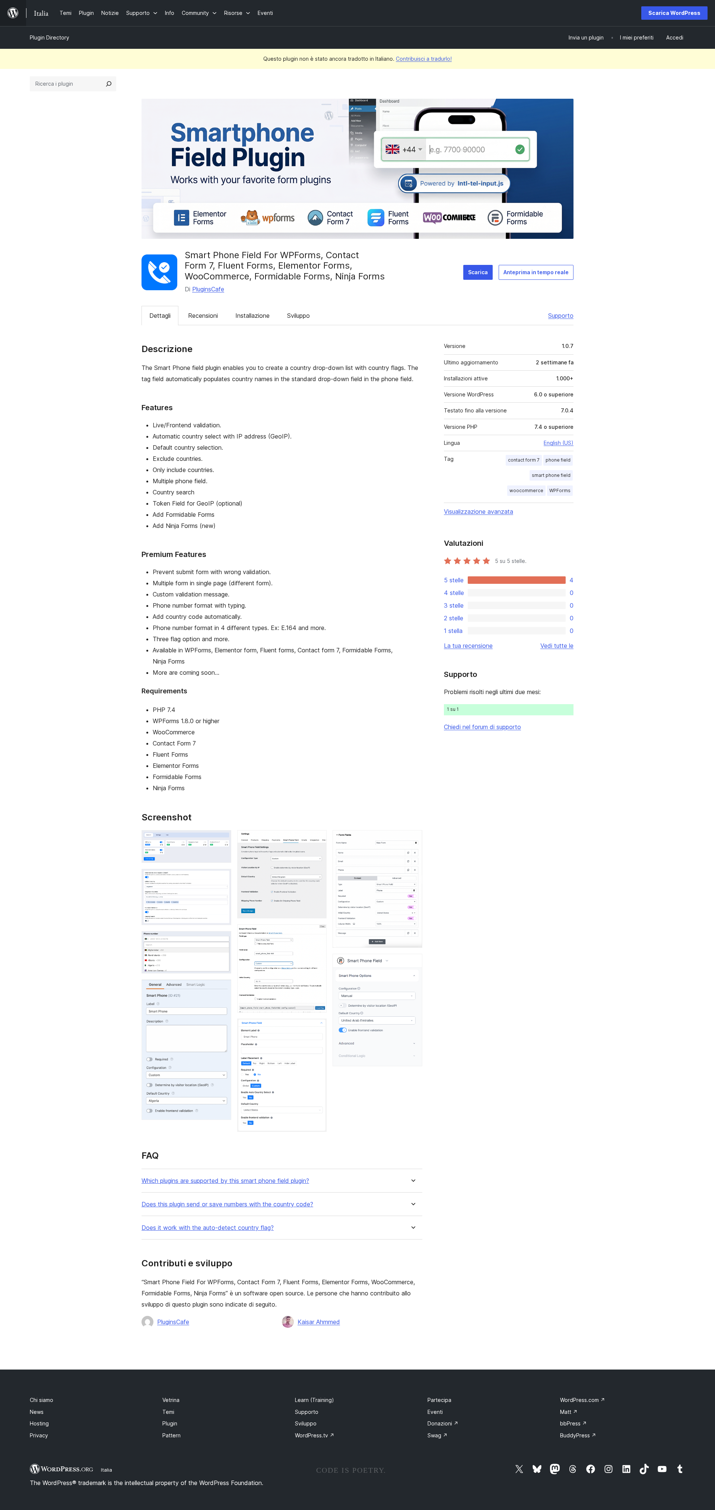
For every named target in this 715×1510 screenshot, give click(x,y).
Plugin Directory (49, 37)
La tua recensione (468, 645)
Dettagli (160, 315)
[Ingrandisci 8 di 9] (412, 840)
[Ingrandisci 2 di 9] (221, 879)
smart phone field (551, 475)
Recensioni (203, 315)
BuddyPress (578, 1435)
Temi (168, 1412)
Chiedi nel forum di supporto (482, 727)
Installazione (252, 315)
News (37, 1412)
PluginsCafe (208, 289)
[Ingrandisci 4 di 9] (221, 989)
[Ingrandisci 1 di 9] (221, 840)
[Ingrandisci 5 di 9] (316, 840)
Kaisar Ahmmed (319, 1322)
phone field (558, 460)
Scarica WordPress (674, 13)
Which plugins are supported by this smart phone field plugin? (225, 1180)
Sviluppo (298, 315)
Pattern (171, 1435)
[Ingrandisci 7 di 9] (316, 1028)
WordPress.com (582, 1400)
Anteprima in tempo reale (536, 272)
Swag (438, 1435)
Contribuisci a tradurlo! (424, 59)
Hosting (39, 1423)
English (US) (558, 443)
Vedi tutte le (556, 645)
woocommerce (526, 490)
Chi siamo (41, 1400)
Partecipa (439, 1400)
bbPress (573, 1423)
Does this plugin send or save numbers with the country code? (227, 1204)
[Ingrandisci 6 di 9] (316, 934)
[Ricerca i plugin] (108, 83)
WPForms (560, 490)
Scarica (478, 272)
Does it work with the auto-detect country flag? (208, 1227)
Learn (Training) (314, 1400)
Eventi (435, 1412)
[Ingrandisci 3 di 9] (221, 941)
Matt (569, 1412)
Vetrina (170, 1400)
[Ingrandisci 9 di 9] (412, 964)
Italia (106, 1470)
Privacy (39, 1435)
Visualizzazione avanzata (478, 511)
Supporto (560, 315)
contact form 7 (524, 460)
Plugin (169, 1423)
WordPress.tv (314, 1435)
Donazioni (443, 1423)
